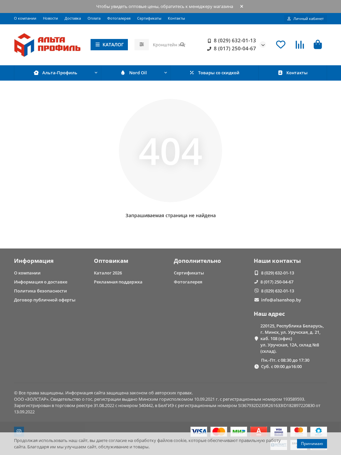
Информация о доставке (40, 282)
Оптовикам (111, 260)
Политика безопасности (40, 291)
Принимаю (312, 443)
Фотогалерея (119, 18)
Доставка (73, 18)
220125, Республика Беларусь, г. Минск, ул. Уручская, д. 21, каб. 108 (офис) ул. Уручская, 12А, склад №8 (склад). (292, 338)
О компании (25, 18)
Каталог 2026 (108, 273)
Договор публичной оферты (45, 300)
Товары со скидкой (218, 73)
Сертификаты (149, 18)
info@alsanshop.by (281, 300)
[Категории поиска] (142, 44)
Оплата (94, 18)
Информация (34, 260)
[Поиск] (182, 44)
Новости (50, 18)
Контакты (176, 18)
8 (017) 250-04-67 (235, 48)
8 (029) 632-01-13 (235, 40)
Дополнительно (197, 260)
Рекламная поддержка (118, 282)
